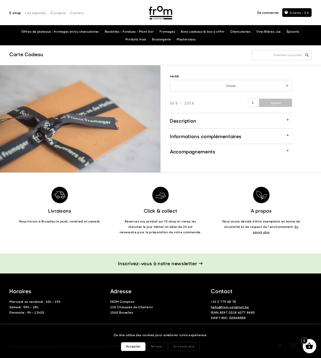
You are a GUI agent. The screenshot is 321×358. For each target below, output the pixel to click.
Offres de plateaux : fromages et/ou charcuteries (60, 31)
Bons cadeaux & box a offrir (202, 31)
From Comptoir (160, 12)
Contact (77, 13)
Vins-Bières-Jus (268, 31)
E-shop (15, 13)
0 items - (299, 13)
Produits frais (135, 39)
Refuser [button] (157, 346)
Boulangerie (161, 39)
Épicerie (293, 31)
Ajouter (275, 103)
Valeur (174, 76)
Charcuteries (240, 31)
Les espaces (35, 13)
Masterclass (186, 39)
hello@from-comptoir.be (230, 307)
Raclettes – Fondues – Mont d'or (129, 31)
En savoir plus (184, 346)
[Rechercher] (306, 55)
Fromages (167, 31)
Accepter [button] (133, 346)
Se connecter (268, 12)
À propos (58, 13)
